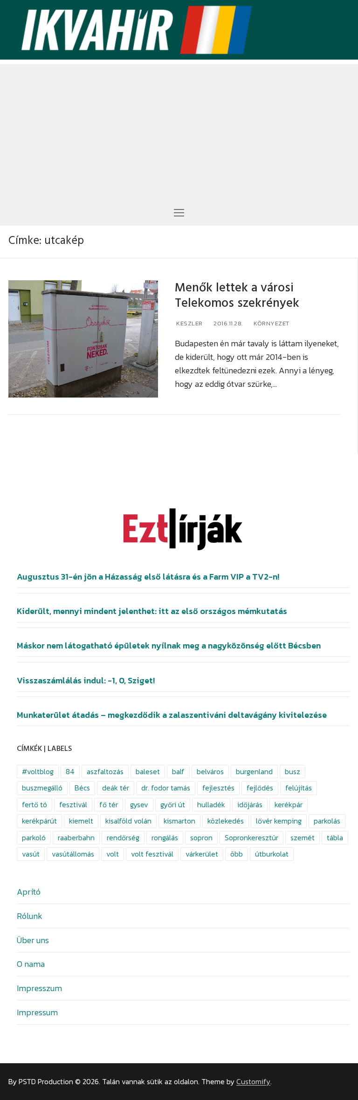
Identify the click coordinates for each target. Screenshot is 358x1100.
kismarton (179, 821)
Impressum (37, 1012)
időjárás (249, 804)
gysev (139, 804)
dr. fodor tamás (165, 788)
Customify (253, 1081)
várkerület (202, 854)
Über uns (33, 940)
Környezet (270, 323)
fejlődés (260, 788)
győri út (172, 804)
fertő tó (34, 804)
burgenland (254, 771)
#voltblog (38, 771)
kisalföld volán (128, 821)
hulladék (211, 804)
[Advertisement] (179, 129)
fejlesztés (218, 788)
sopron (201, 837)
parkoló (34, 837)
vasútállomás (73, 854)
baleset (148, 771)
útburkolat (272, 854)
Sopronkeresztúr (251, 837)
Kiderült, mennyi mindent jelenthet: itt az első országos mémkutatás (152, 611)
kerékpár (289, 804)
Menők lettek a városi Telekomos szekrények (237, 295)
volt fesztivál (152, 854)
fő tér (108, 804)
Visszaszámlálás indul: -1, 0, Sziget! (86, 681)
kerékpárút (39, 821)
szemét (302, 837)
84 (70, 771)
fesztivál (73, 804)
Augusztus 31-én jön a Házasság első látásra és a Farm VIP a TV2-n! (148, 577)
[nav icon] (179, 212)
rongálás (164, 837)
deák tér (115, 788)
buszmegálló (42, 788)
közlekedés (225, 821)
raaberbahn (76, 837)
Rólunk (29, 916)
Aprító (29, 891)
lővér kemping (279, 821)
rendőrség (123, 837)
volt (112, 854)
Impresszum (39, 988)
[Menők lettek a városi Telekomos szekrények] (83, 339)
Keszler (189, 323)
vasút (31, 854)
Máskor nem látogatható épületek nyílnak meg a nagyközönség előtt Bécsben (169, 646)
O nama (31, 964)
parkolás (327, 821)
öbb (236, 854)
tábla (335, 837)
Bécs (82, 788)
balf (178, 771)
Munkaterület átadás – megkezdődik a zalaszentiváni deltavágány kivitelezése (172, 715)
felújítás (298, 788)
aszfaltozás (105, 771)
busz (292, 771)
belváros (210, 771)
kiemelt (81, 821)
